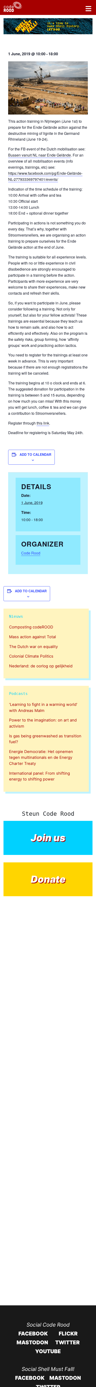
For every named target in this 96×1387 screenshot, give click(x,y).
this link (43, 423)
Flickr (68, 1333)
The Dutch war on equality (33, 646)
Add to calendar (35, 454)
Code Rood (30, 553)
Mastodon (32, 1342)
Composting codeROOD (31, 627)
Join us (48, 837)
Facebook (33, 1333)
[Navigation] (88, 9)
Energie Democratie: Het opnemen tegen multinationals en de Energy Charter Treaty (41, 757)
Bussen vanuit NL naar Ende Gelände (39, 155)
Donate (48, 879)
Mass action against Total (32, 636)
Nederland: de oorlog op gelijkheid (40, 666)
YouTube (48, 1351)
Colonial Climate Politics (31, 656)
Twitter (67, 1342)
